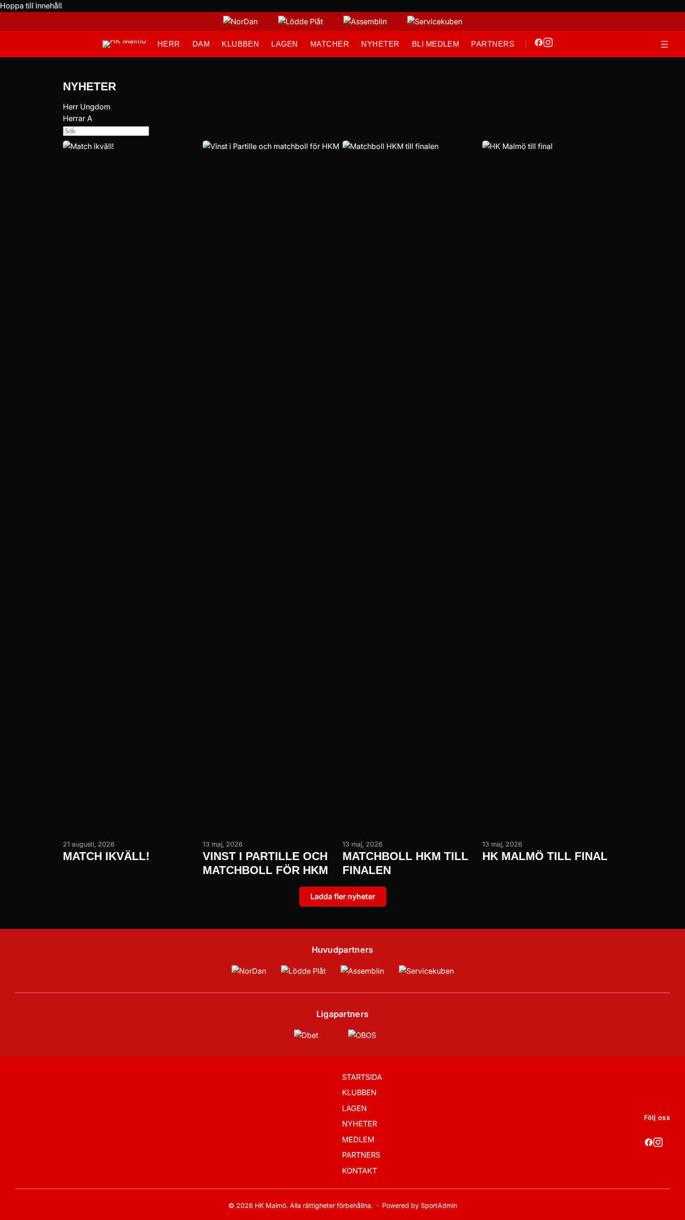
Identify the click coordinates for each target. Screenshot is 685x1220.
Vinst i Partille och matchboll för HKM (265, 863)
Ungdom (95, 106)
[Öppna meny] (664, 44)
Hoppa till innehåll (31, 5)
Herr (70, 106)
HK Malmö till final (545, 856)
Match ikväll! (106, 856)
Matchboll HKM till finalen (405, 863)
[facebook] (538, 44)
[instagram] (548, 44)
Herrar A (77, 118)
